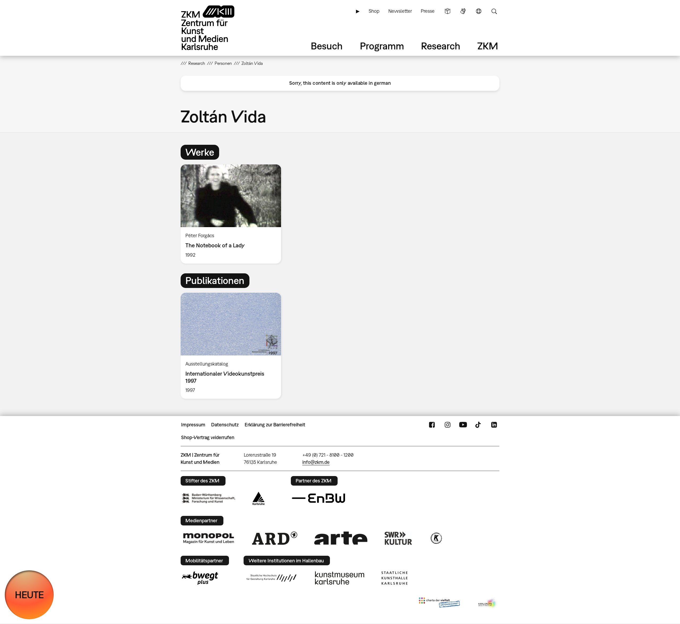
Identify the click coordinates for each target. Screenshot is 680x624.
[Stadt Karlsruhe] (258, 498)
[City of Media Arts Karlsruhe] (487, 603)
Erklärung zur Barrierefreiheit (275, 424)
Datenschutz (225, 424)
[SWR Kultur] (398, 538)
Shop (374, 11)
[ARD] (274, 538)
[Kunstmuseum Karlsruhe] (339, 578)
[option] (233, 214)
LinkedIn (494, 424)
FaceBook (432, 424)
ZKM (487, 46)
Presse (428, 11)
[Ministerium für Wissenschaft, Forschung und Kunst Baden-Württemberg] (208, 498)
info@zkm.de (316, 462)
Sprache (478, 11)
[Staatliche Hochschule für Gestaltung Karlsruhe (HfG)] (271, 578)
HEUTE (29, 594)
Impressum (193, 424)
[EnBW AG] (318, 498)
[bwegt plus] (200, 578)
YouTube (463, 424)
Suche (494, 11)
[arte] (340, 538)
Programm (382, 46)
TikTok (478, 424)
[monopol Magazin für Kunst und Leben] (208, 538)
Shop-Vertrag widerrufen (207, 437)
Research (440, 46)
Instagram (447, 424)
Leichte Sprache (447, 11)
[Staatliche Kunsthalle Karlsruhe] (394, 578)
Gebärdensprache (463, 11)
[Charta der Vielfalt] (439, 603)
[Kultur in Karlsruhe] (436, 538)
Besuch (327, 46)
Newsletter (400, 11)
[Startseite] (215, 28)
